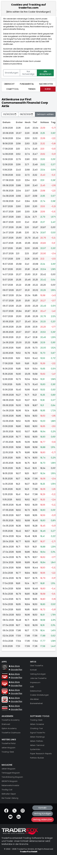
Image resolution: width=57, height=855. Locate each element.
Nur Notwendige (28, 72)
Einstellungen (11, 72)
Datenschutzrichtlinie (12, 64)
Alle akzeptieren (45, 72)
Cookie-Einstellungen (30, 54)
